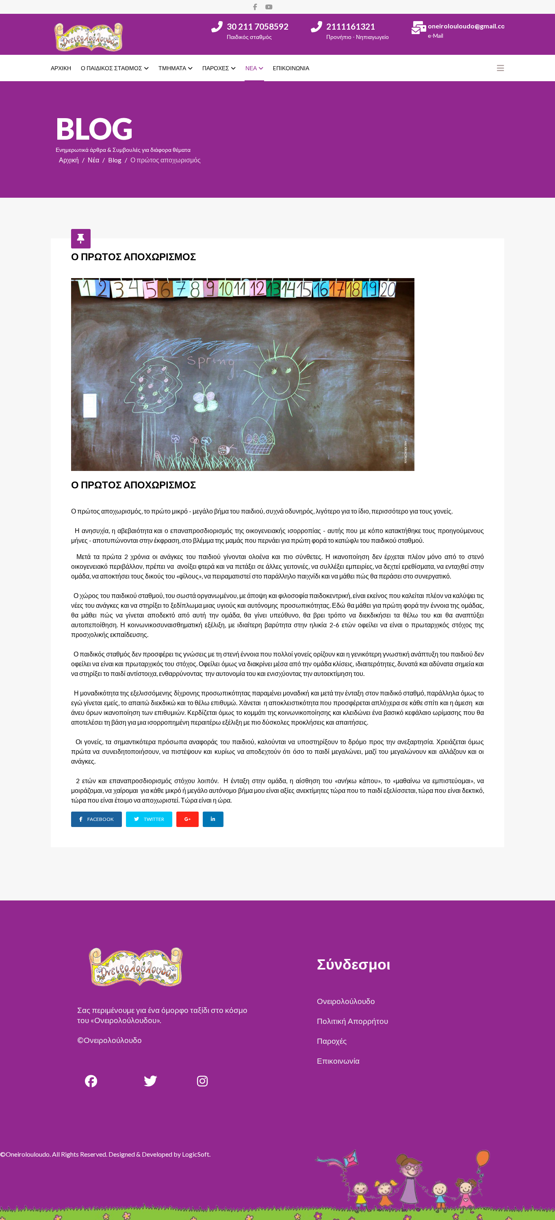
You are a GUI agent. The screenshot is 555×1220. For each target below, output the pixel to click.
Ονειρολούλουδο (346, 1001)
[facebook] (255, 7)
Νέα (251, 68)
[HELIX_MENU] (500, 68)
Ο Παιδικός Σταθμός (111, 68)
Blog (114, 160)
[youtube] (269, 7)
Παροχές (215, 68)
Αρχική (61, 68)
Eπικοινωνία (291, 68)
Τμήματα (172, 68)
